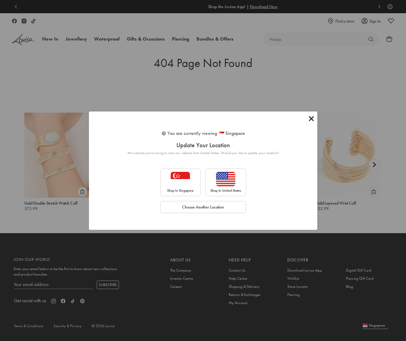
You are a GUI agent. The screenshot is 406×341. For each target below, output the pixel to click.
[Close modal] (311, 118)
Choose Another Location (203, 207)
